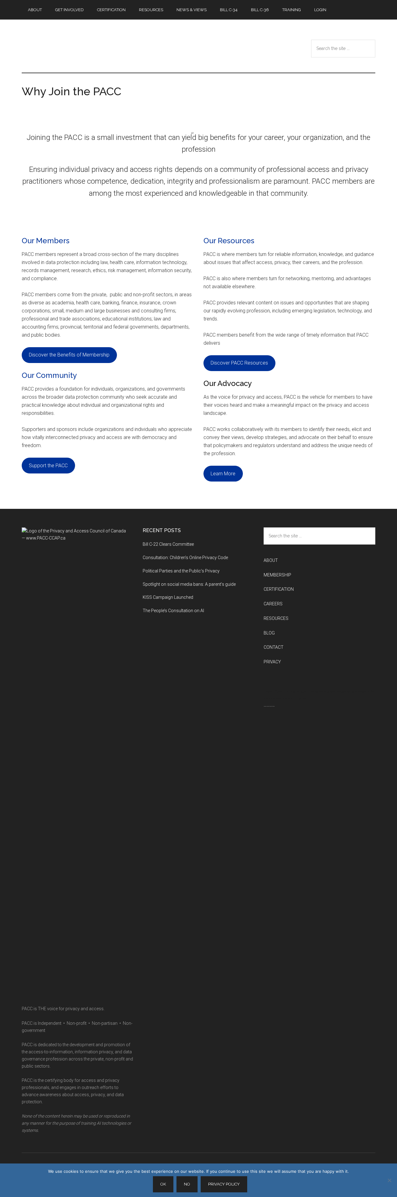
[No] (389, 1180)
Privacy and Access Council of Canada (81, 46)
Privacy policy (224, 1184)
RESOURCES (276, 618)
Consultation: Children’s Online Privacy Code (185, 557)
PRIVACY (272, 661)
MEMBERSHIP (277, 574)
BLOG (269, 632)
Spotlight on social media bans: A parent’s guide (189, 584)
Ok (163, 1184)
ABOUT (271, 560)
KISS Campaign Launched (168, 597)
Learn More (223, 474)
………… (269, 704)
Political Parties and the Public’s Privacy (182, 570)
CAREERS (273, 603)
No (187, 1184)
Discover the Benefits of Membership (69, 355)
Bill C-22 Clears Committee (168, 544)
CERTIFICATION (279, 589)
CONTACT (273, 647)
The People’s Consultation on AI (174, 610)
